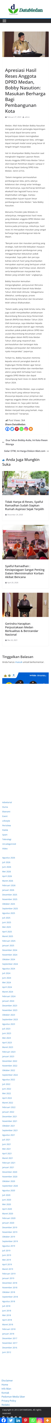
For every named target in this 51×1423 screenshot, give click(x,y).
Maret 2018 (7, 1324)
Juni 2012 (6, 1352)
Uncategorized (9, 844)
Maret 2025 (7, 936)
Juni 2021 (6, 1144)
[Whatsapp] (21, 429)
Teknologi (6, 839)
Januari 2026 (8, 890)
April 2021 (7, 1153)
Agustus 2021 (8, 1135)
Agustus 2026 (8, 857)
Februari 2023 (8, 1051)
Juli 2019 (6, 1250)
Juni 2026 (6, 867)
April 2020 (7, 1209)
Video (5, 848)
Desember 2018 (9, 1283)
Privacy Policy (9, 1400)
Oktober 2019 (8, 1236)
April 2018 (7, 1320)
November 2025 (9, 899)
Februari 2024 (8, 996)
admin (27, 117)
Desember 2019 (9, 1227)
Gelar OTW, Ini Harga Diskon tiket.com (24, 451)
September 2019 (10, 1241)
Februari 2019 (8, 1273)
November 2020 (9, 1176)
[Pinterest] (17, 429)
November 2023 (9, 1010)
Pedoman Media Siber (13, 1396)
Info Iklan (6, 1388)
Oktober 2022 (8, 1070)
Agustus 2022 (8, 1079)
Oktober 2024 (8, 959)
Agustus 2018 (8, 1301)
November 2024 (9, 954)
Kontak (5, 1392)
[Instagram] (26, 429)
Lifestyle (6, 820)
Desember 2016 (9, 1347)
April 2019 (7, 1264)
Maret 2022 (7, 1102)
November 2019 (9, 1232)
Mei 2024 (6, 982)
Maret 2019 (7, 1269)
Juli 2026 (6, 862)
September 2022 (10, 1075)
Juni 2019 (6, 1255)
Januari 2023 (8, 1056)
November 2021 (9, 1121)
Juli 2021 (6, 1139)
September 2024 (10, 964)
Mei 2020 (6, 1204)
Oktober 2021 (8, 1125)
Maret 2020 (7, 1213)
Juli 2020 (6, 1195)
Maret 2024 (7, 991)
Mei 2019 (6, 1259)
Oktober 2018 (8, 1292)
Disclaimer (7, 1380)
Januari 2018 (8, 1333)
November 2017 (9, 1343)
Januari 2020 (8, 1222)
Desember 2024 (9, 950)
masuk (18, 662)
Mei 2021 (6, 1149)
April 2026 (7, 876)
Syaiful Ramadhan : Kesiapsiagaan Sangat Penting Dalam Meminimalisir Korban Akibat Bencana (24, 571)
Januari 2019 (8, 1278)
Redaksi (6, 1404)
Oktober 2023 (8, 1014)
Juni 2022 (6, 1088)
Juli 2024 (6, 973)
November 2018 (9, 1287)
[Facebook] (7, 429)
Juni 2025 (6, 922)
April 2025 (7, 931)
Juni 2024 (6, 977)
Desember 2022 (9, 1061)
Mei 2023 (6, 1038)
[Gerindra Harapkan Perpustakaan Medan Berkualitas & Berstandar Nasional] (25, 605)
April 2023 (7, 1042)
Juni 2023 (6, 1033)
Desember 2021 (9, 1116)
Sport (4, 834)
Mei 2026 (6, 871)
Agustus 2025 (8, 913)
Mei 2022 (6, 1093)
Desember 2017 (9, 1338)
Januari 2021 (8, 1167)
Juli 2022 (6, 1084)
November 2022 (9, 1065)
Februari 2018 (8, 1329)
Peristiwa (9, 64)
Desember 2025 (9, 894)
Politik (5, 830)
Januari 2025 (8, 945)
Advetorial (7, 802)
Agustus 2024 (8, 968)
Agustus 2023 (8, 1024)
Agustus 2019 (8, 1246)
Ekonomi (6, 811)
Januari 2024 (8, 1001)
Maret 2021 (7, 1158)
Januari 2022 (8, 1112)
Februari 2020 (8, 1218)
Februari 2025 (8, 941)
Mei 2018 (6, 1315)
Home (5, 1384)
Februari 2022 (8, 1107)
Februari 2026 (8, 885)
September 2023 (10, 1019)
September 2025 (10, 908)
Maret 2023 (7, 1047)
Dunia (5, 807)
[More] (31, 429)
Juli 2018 (6, 1306)
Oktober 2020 (8, 1181)
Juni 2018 (6, 1310)
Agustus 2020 (8, 1190)
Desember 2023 (9, 1005)
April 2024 (7, 987)
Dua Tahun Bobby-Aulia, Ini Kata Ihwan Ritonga (27, 442)
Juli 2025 (6, 917)
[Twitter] (12, 429)
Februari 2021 (8, 1162)
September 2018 (10, 1296)
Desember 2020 (9, 1172)
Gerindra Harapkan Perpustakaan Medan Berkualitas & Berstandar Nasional (21, 629)
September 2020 (10, 1185)
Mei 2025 (6, 927)
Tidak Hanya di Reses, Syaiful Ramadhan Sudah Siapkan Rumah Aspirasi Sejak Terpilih (24, 505)
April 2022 (7, 1098)
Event (5, 816)
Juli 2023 (6, 1028)
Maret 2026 (7, 880)
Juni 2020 (6, 1199)
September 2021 (10, 1130)
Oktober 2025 (8, 904)
